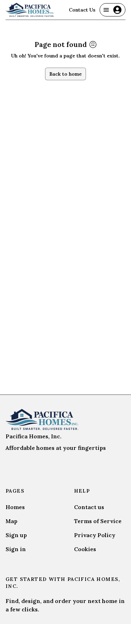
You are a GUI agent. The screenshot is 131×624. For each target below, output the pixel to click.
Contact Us (82, 10)
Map (11, 520)
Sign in (16, 549)
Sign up (16, 535)
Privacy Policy (94, 535)
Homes (15, 506)
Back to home (65, 74)
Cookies (85, 549)
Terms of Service (98, 520)
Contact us (89, 506)
